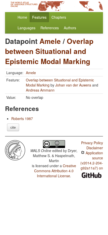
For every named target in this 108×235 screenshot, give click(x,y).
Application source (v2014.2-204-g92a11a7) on (91, 160)
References (49, 27)
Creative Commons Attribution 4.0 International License (55, 170)
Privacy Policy (92, 142)
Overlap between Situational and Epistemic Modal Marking (49, 51)
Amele (50, 41)
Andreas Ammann (40, 90)
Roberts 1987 (22, 118)
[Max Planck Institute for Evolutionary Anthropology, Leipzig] (15, 149)
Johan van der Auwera (73, 84)
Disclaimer (94, 147)
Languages (26, 27)
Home (22, 17)
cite (13, 127)
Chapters (58, 17)
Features (39, 17)
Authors (70, 27)
